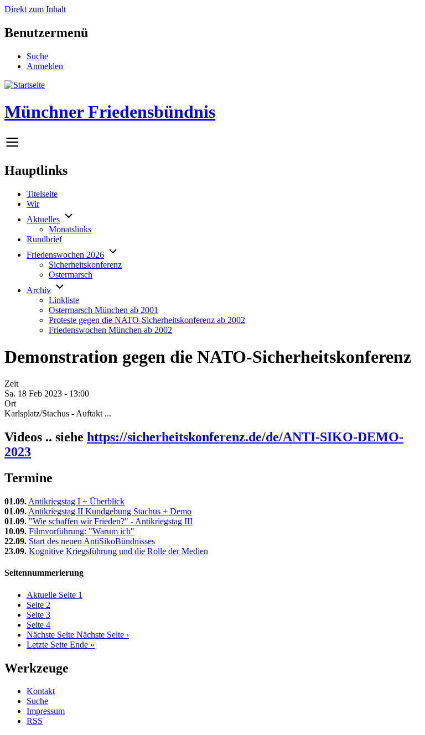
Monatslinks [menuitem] (70, 229)
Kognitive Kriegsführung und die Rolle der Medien (118, 551)
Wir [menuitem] (33, 203)
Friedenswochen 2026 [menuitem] (65, 254)
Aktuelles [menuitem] (43, 219)
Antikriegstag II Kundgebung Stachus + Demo (109, 511)
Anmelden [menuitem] (45, 66)
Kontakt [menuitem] (41, 691)
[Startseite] (24, 85)
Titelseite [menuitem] (42, 194)
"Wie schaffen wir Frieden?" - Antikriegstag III (111, 521)
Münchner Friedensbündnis (109, 112)
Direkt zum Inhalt (35, 9)
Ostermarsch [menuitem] (70, 274)
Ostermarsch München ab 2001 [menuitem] (103, 310)
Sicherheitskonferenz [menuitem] (85, 264)
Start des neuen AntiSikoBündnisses (92, 541)
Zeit (11, 383)
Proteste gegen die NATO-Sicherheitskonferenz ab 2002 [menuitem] (147, 320)
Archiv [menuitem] (39, 290)
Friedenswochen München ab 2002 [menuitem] (110, 330)
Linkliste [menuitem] (64, 300)
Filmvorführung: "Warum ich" (81, 531)
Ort (10, 403)
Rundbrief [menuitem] (44, 239)
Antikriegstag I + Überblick (76, 501)
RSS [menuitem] (35, 721)
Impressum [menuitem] (46, 711)
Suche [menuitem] (37, 56)
